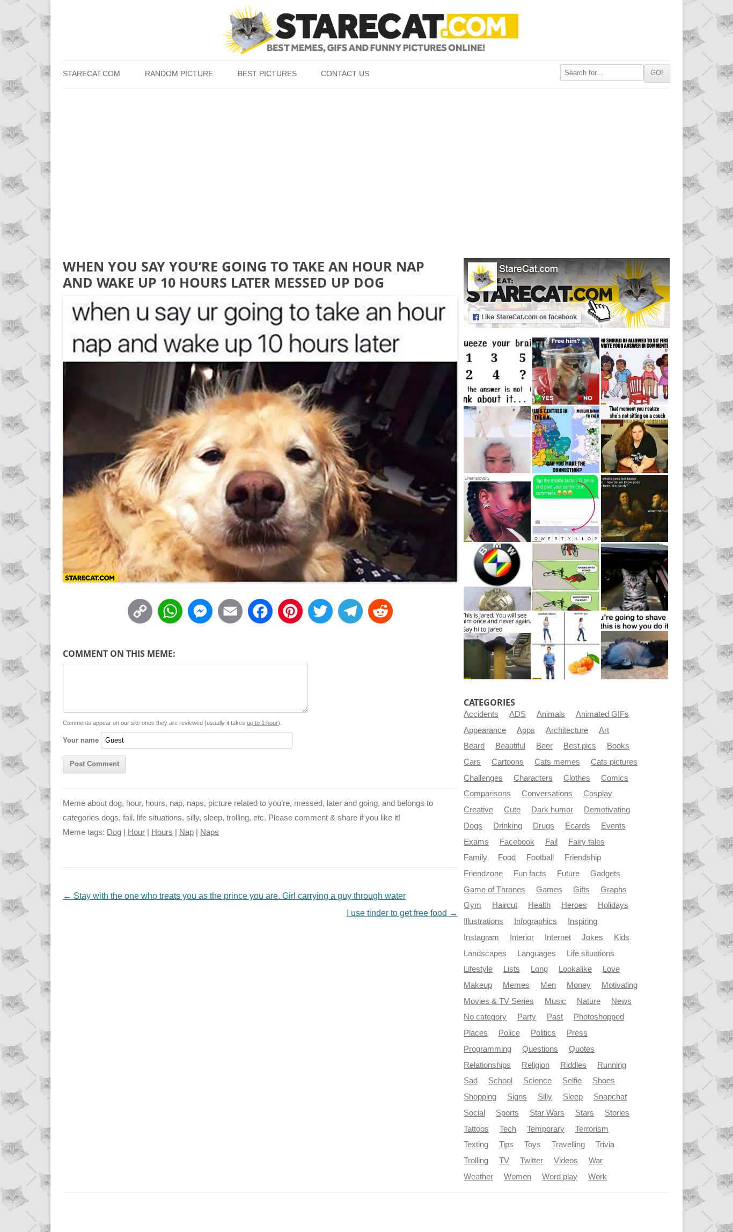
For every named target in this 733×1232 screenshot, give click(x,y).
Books (618, 746)
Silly (545, 1096)
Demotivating (607, 809)
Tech (508, 1129)
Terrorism (592, 1129)
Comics (614, 778)
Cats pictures (614, 762)
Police (509, 1033)
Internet (558, 937)
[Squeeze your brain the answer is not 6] (497, 371)
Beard (474, 746)
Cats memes (557, 762)
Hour (136, 832)
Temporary (546, 1129)
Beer (544, 746)
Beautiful (510, 746)
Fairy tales (586, 842)
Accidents (481, 714)
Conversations (547, 793)
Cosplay (597, 793)
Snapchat (610, 1096)
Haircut (504, 905)
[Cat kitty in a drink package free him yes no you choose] (565, 371)
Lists (511, 969)
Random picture (179, 74)
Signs (517, 1096)
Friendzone (483, 873)
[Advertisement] (366, 169)
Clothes (576, 778)
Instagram (481, 937)
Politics (543, 1033)
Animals (551, 714)
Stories (617, 1113)
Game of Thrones (494, 889)
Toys (532, 1144)
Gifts (581, 889)
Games (549, 889)
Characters (533, 778)
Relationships (487, 1065)
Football (540, 857)
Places (476, 1033)
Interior (522, 937)
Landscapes (485, 953)
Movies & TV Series (499, 1001)
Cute (512, 809)
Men (548, 985)
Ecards (577, 826)
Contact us (345, 74)
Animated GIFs (602, 714)
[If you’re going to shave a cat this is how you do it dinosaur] (634, 645)
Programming (487, 1049)
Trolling (476, 1160)
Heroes (574, 905)
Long (539, 969)
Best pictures (267, 74)
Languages (536, 953)
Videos (566, 1160)
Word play (559, 1176)
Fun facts (530, 873)
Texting (476, 1144)
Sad (471, 1080)
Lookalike (575, 969)
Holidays (613, 905)
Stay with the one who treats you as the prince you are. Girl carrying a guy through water (234, 895)
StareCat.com (91, 74)
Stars (584, 1113)
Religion (535, 1065)
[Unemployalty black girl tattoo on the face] (497, 508)
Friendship (583, 857)
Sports (507, 1113)
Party (526, 1017)
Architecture (567, 730)
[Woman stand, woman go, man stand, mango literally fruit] (565, 645)
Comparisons (487, 793)
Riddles (573, 1065)
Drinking (507, 826)
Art (604, 730)
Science (537, 1080)
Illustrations (483, 921)
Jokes (592, 937)
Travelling (568, 1144)
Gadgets (605, 873)
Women (517, 1176)
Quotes (582, 1049)
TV (504, 1160)
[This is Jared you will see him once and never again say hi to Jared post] (497, 645)
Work (597, 1176)
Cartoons (508, 762)
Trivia (605, 1144)
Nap (186, 832)
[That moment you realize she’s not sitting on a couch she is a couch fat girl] (634, 439)
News (621, 1001)
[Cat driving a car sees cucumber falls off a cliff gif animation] (634, 577)
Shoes (603, 1080)
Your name (81, 740)
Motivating (619, 985)
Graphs (613, 889)
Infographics (535, 921)
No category (485, 1017)
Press (577, 1033)
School (500, 1080)
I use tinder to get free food (402, 913)
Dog (114, 832)
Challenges (483, 778)
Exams (476, 842)
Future (568, 873)
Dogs (473, 826)
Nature (588, 1001)
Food (507, 857)
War (596, 1160)
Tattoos (476, 1129)
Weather (478, 1176)
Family (475, 857)
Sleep (573, 1096)
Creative (478, 809)
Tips (506, 1144)
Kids (621, 937)
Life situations (590, 953)
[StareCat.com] (366, 29)
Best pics (579, 746)
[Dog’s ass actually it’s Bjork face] (497, 439)
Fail (551, 842)
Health (539, 905)
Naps (209, 832)
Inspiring (582, 921)
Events (613, 826)
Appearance (485, 730)
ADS (517, 714)
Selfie (572, 1080)
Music (555, 1001)
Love (611, 969)
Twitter (531, 1160)
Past (555, 1017)
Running (611, 1065)
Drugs (543, 826)
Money (579, 985)
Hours (162, 832)
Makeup (478, 985)
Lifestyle (478, 969)
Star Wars (547, 1113)
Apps (526, 730)
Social (474, 1113)
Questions (540, 1049)
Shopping (480, 1096)
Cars (472, 762)
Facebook (517, 842)
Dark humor (552, 809)
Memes (516, 985)
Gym (472, 905)
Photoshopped (599, 1017)
